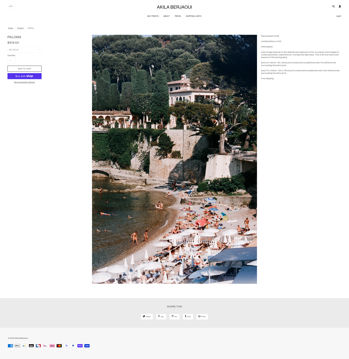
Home (10, 28)
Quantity (11, 55)
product (20, 28)
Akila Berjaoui (174, 7)
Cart (339, 16)
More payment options (24, 82)
